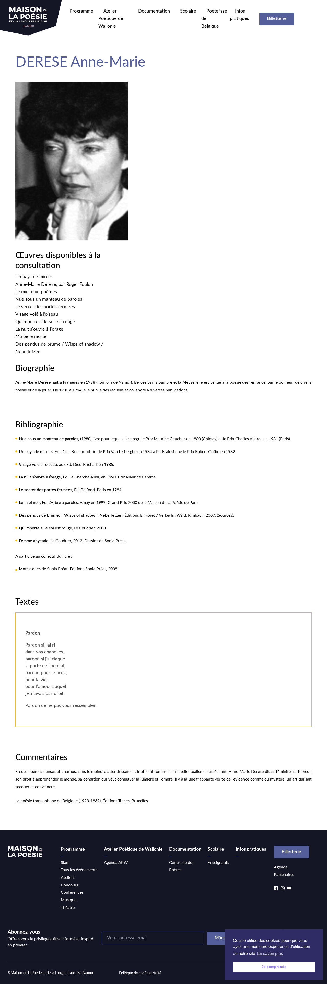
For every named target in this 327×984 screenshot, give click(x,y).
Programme (81, 11)
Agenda (280, 867)
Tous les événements (79, 870)
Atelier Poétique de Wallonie (110, 19)
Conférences (72, 892)
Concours (69, 885)
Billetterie (277, 18)
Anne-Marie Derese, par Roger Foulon (54, 284)
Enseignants (218, 863)
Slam (65, 863)
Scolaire (188, 11)
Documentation (154, 11)
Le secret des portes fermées (45, 306)
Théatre (68, 908)
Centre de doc (181, 863)
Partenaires (284, 875)
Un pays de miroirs (34, 277)
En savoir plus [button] (270, 953)
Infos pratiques (251, 849)
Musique (68, 900)
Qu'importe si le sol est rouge (45, 322)
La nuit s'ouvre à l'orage (39, 329)
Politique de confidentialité (140, 973)
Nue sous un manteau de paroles (48, 299)
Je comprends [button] (274, 967)
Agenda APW (116, 863)
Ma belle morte (30, 336)
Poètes (175, 870)
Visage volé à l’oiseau (36, 314)
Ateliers (68, 878)
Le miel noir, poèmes (36, 292)
